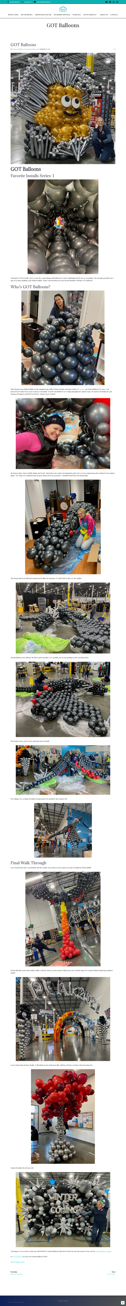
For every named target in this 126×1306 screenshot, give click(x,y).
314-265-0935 (27, 2)
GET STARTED (17, 1257)
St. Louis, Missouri (14, 2)
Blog (22, 49)
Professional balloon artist (31, 49)
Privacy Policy (63, 1301)
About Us (104, 14)
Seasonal (77, 14)
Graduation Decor (43, 14)
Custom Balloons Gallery (103, 1251)
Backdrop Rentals (62, 14)
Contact (114, 14)
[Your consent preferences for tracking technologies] (123, 1303)
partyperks (15, 49)
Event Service (89, 14)
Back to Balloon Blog (18, 1262)
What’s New (13, 14)
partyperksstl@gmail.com (43, 2)
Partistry (82, 389)
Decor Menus (26, 14)
